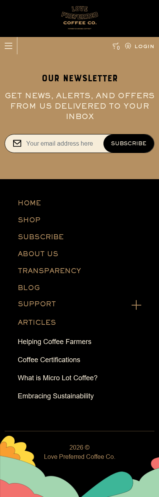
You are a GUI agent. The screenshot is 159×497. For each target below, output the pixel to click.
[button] (138, 46)
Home (29, 203)
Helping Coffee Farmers (54, 342)
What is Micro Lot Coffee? (58, 378)
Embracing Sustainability (56, 396)
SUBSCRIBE (41, 237)
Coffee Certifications (49, 360)
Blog (29, 288)
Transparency (49, 271)
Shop (29, 220)
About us (38, 254)
